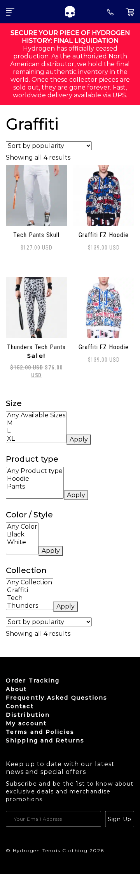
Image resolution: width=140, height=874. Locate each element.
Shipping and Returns (45, 740)
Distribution (28, 714)
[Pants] (34, 487)
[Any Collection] (29, 582)
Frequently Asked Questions (57, 697)
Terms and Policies (40, 731)
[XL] (36, 439)
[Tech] (29, 598)
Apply (79, 439)
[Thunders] (29, 606)
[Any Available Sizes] (36, 415)
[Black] (22, 534)
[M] (36, 423)
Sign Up (119, 819)
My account (26, 723)
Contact (20, 706)
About (16, 689)
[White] (22, 542)
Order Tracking (33, 680)
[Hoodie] (34, 479)
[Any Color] (22, 527)
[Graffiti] (29, 590)
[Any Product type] (34, 471)
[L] (36, 431)
